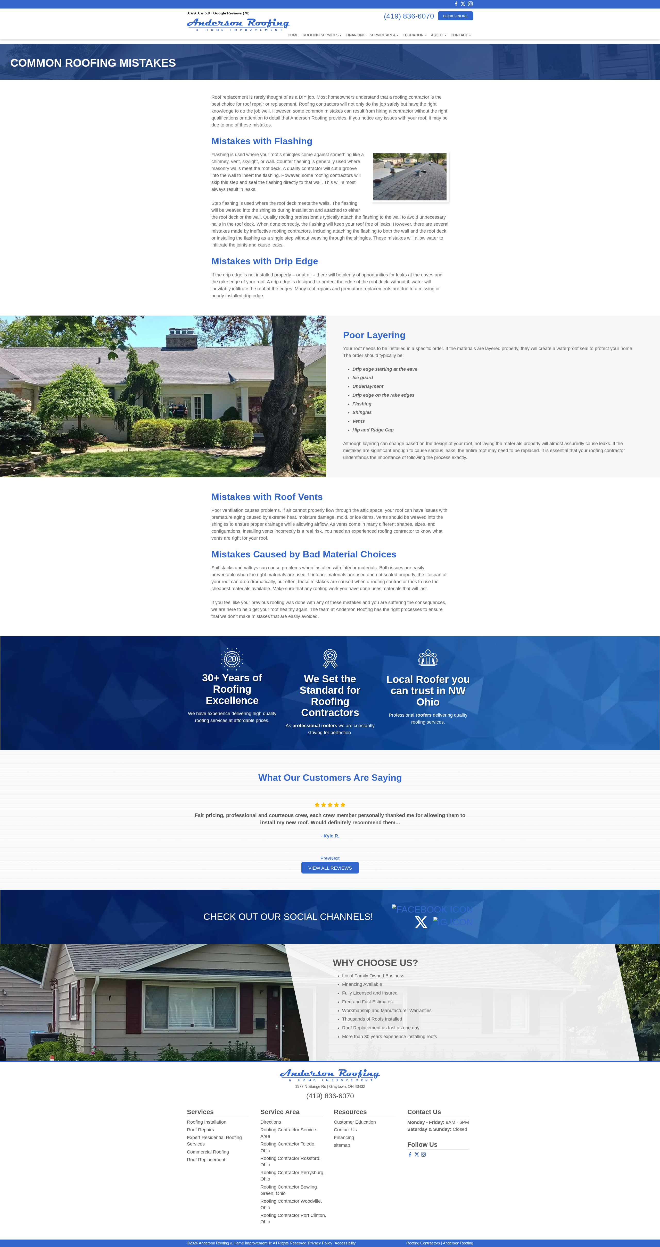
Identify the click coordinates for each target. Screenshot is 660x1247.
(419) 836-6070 (409, 16)
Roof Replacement (206, 1159)
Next (335, 858)
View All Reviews (330, 868)
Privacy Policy (320, 1243)
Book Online (455, 16)
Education (413, 35)
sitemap (342, 1145)
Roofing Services (321, 35)
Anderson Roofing (458, 1243)
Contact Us (345, 1129)
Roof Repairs (200, 1129)
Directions (270, 1122)
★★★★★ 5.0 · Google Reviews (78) (218, 13)
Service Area (382, 35)
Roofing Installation (206, 1122)
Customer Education (355, 1122)
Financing (356, 35)
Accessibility (345, 1243)
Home (293, 35)
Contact (459, 35)
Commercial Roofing (208, 1152)
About (437, 35)
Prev (325, 858)
